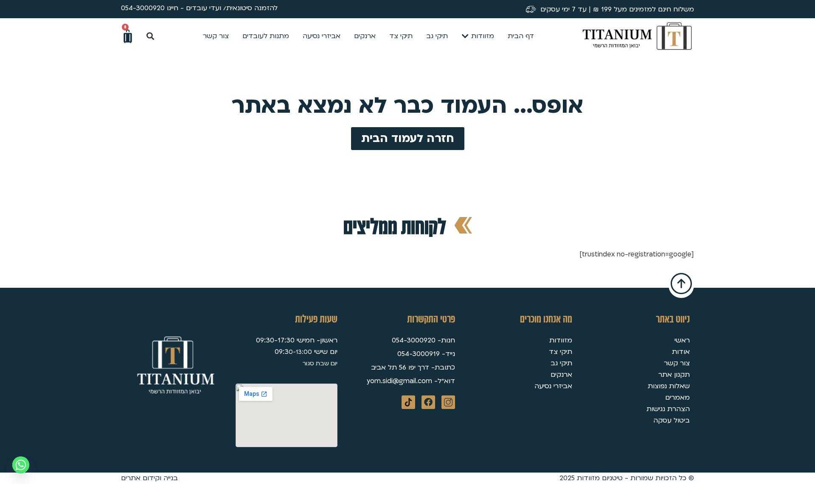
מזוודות (560, 340)
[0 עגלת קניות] (128, 36)
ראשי (682, 340)
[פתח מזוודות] (465, 36)
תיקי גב (561, 363)
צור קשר (677, 363)
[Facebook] (428, 402)
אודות (681, 351)
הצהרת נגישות (668, 409)
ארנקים (561, 374)
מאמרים (677, 397)
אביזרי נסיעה (553, 386)
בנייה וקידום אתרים (149, 478)
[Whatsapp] (20, 464)
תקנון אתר (674, 374)
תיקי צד (560, 351)
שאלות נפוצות (669, 386)
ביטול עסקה (671, 420)
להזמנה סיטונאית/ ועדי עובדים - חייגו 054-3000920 (199, 8)
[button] (150, 36)
